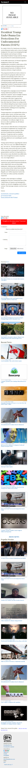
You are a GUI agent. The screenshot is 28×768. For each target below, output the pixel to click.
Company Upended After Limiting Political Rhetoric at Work (13, 382)
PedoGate (7, 485)
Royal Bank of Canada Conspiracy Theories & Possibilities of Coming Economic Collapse (11, 723)
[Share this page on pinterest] (6, 29)
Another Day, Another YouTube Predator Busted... (12, 600)
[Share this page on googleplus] (4, 29)
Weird (6, 401)
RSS (5, 762)
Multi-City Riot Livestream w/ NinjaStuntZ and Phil (13, 661)
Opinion (6, 359)
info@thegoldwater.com (9, 759)
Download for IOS (8, 745)
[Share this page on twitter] (1, 29)
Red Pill (4, 25)
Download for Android (9, 746)
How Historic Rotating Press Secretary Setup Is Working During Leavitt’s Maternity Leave (12, 318)
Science (6, 443)
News (13, 25)
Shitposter (6, 752)
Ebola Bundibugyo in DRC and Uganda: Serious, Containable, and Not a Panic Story (12, 299)
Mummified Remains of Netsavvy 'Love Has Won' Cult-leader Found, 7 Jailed (13, 403)
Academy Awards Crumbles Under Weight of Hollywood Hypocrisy (11, 531)
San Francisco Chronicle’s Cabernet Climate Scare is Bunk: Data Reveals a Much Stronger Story (12, 337)
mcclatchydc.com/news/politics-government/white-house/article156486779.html (10, 195)
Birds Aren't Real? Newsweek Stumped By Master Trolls (13, 509)
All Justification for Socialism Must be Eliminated (12, 424)
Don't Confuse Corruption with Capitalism (10, 702)
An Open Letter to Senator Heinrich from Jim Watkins (13, 558)
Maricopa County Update (7, 466)
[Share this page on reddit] (7, 29)
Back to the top (8, 764)
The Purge (7, 639)
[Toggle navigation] (25, 2)
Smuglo (5, 753)
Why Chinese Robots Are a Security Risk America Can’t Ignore (12, 279)
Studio (10, 359)
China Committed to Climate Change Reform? (11, 620)
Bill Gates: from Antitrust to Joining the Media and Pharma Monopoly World (12, 445)
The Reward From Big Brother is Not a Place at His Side (14, 641)
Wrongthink (6, 755)
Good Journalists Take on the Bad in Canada (11, 361)
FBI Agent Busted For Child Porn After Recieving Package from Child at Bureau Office (12, 487)
